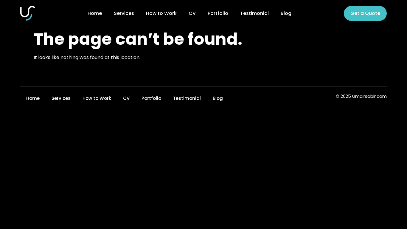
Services (124, 13)
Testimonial (254, 13)
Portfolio (218, 13)
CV (192, 13)
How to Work (161, 13)
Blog (286, 13)
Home (95, 13)
